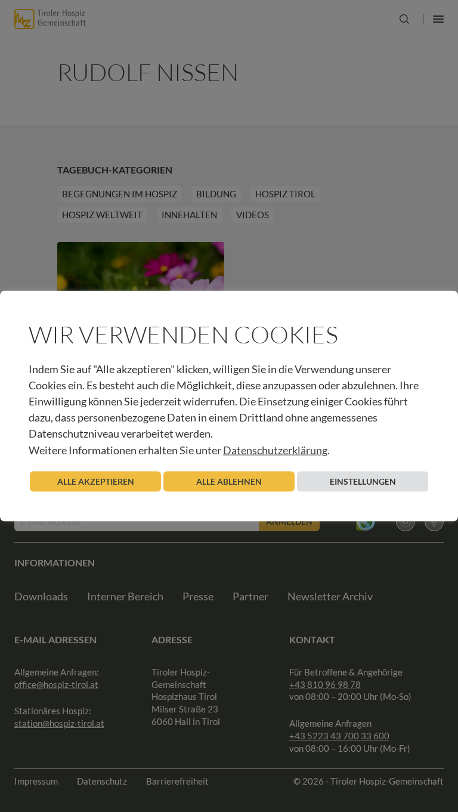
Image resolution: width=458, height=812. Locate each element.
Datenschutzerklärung (275, 449)
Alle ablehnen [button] (229, 481)
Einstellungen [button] (363, 481)
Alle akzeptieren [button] (95, 481)
